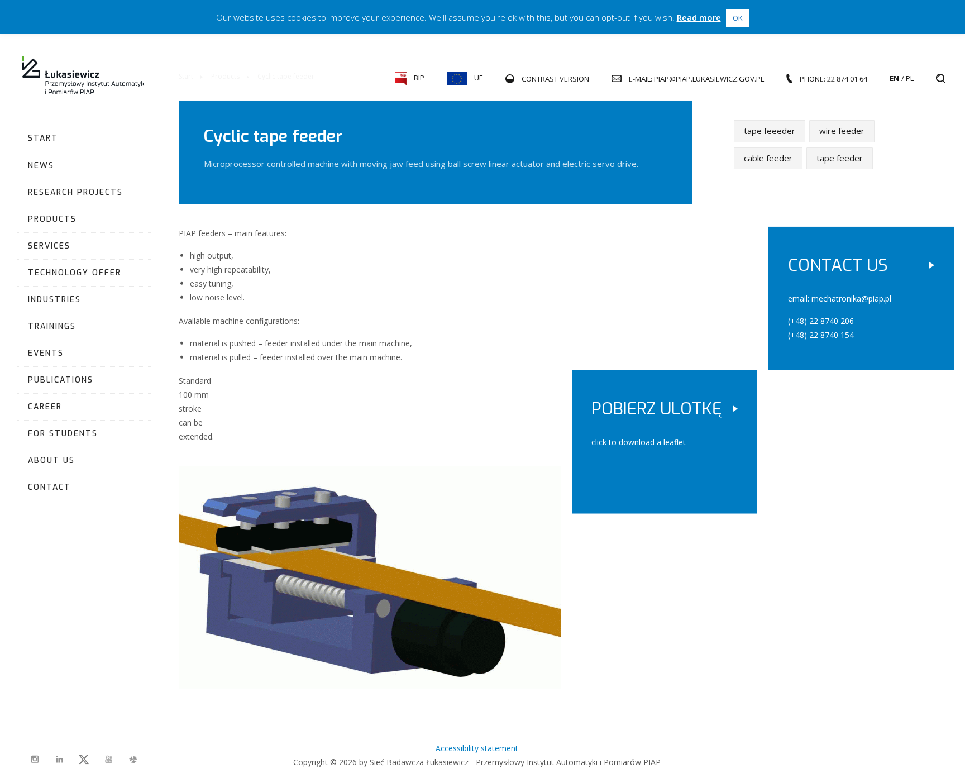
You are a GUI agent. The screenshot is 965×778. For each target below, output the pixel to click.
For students (63, 433)
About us (51, 460)
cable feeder (768, 157)
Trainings (52, 326)
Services (49, 246)
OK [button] (738, 18)
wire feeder (841, 130)
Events (46, 353)
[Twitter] (83, 759)
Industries (54, 299)
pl (910, 78)
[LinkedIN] (59, 759)
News (41, 165)
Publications (60, 380)
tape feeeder (769, 130)
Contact (49, 487)
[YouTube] (108, 759)
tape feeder (839, 157)
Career (45, 407)
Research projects (75, 192)
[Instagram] (34, 759)
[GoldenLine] (133, 759)
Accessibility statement (477, 748)
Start (43, 138)
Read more (699, 17)
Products (52, 219)
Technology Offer (74, 273)
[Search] (940, 79)
